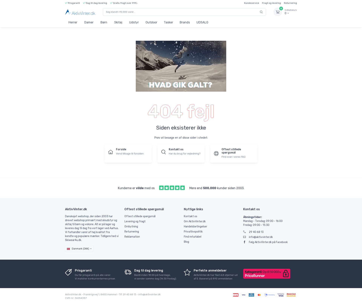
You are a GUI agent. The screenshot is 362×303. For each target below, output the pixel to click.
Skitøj (118, 22)
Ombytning (131, 226)
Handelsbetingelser (195, 226)
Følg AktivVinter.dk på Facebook (268, 242)
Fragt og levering (271, 3)
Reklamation (132, 236)
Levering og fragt (135, 221)
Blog (186, 241)
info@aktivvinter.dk (261, 237)
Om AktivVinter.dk (195, 221)
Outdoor (151, 22)
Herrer (72, 22)
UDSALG (202, 22)
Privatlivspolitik (193, 231)
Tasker (168, 22)
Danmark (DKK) (80, 248)
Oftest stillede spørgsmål (140, 216)
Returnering (290, 3)
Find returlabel (192, 236)
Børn (103, 22)
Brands (185, 22)
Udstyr (134, 22)
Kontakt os (190, 216)
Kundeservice (251, 3)
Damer (89, 22)
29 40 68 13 (256, 232)
